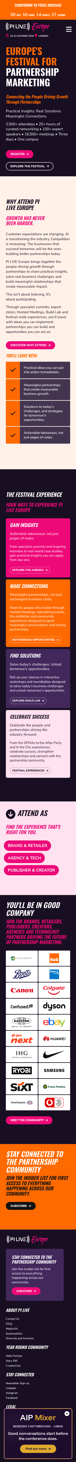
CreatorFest (13, 1365)
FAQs (9, 1323)
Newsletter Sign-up (17, 1383)
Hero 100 (11, 1360)
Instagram (12, 1392)
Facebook (12, 1397)
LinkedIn (11, 1388)
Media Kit (12, 1328)
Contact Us (12, 1318)
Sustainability (14, 1333)
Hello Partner (14, 1355)
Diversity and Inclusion (20, 1338)
